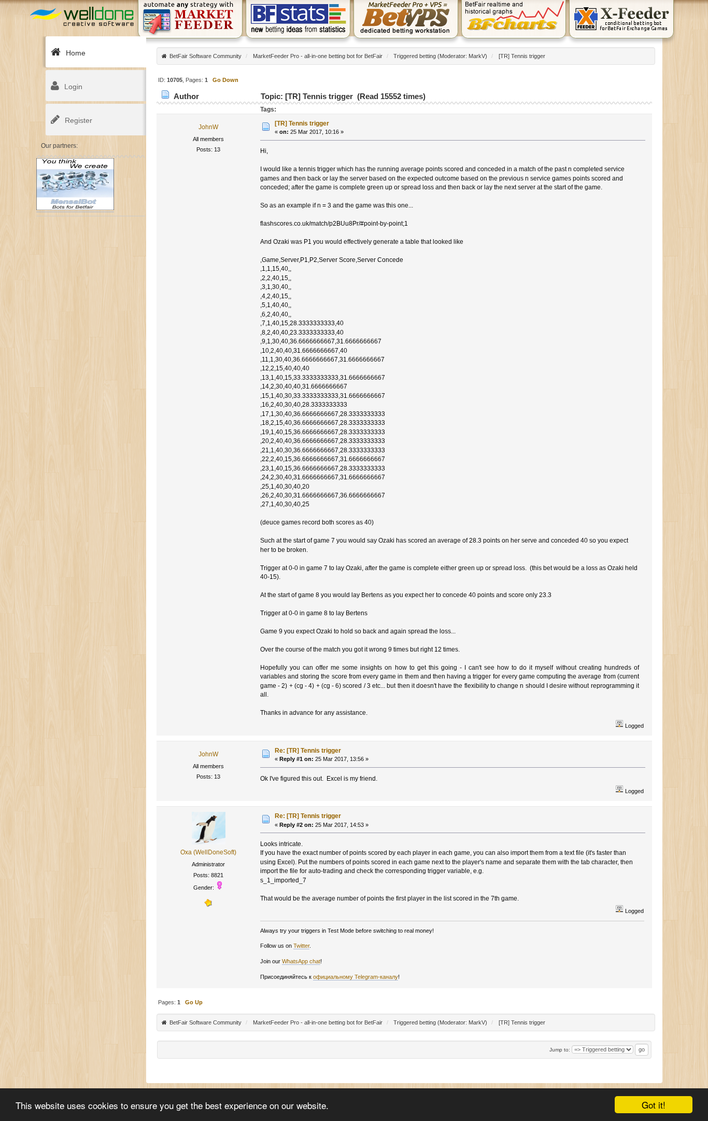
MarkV (477, 56)
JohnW (208, 127)
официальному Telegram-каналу (355, 977)
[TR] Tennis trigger (302, 123)
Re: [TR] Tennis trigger (308, 750)
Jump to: (559, 1050)
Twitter (301, 946)
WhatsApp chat (301, 961)
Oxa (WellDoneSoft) (208, 852)
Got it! (653, 1104)
